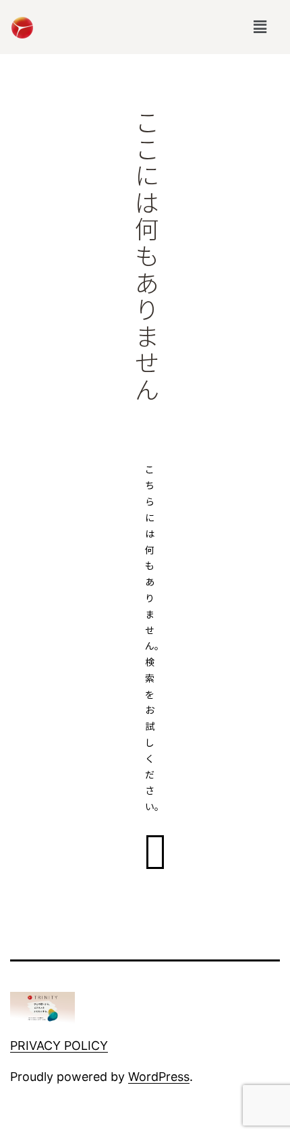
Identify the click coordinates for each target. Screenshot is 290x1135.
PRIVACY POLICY (59, 1045)
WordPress (159, 1077)
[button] (259, 27)
